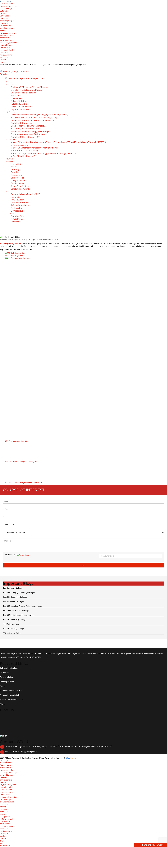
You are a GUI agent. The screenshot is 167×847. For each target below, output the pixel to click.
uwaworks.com (6, 25)
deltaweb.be (5, 11)
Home (2, 233)
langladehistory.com (8, 785)
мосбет (3, 60)
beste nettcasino (6, 792)
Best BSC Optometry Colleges (15, 597)
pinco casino (5, 794)
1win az (3, 30)
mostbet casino (6, 763)
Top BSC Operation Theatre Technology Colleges (22, 606)
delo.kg (3, 814)
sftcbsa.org (4, 38)
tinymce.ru (4, 23)
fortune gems (5, 765)
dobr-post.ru (5, 816)
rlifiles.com (4, 18)
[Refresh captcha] (23, 555)
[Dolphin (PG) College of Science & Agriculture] (16, 72)
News (2, 686)
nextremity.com (6, 789)
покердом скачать (7, 33)
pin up (2, 13)
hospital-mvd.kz (6, 821)
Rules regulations (7, 677)
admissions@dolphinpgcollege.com (21, 751)
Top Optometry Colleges (12, 588)
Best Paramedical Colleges (13, 601)
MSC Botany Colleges (11, 624)
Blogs (10, 233)
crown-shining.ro (6, 8)
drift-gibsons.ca (6, 780)
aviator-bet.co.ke (6, 3)
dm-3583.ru (4, 804)
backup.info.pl (5, 799)
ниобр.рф (4, 57)
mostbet (3, 62)
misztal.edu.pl (5, 787)
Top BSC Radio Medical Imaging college (18, 615)
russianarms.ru (6, 55)
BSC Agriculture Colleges (12, 633)
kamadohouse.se (7, 35)
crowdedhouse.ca (7, 802)
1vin (1, 843)
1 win (2, 841)
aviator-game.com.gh (8, 6)
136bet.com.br (5, 1)
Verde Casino (5, 16)
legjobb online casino (8, 797)
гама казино (5, 846)
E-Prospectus (31, 67)
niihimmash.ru (5, 47)
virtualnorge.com (6, 28)
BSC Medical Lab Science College (16, 610)
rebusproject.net (6, 50)
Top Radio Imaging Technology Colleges (19, 592)
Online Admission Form (9, 668)
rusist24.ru (4, 52)
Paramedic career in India (10, 695)
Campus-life (4, 672)
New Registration (7, 681)
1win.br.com (5, 811)
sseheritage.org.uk (7, 21)
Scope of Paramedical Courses (12, 699)
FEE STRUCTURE (13, 67)
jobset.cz (3, 809)
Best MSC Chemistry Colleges (14, 619)
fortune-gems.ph (6, 819)
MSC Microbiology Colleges (14, 628)
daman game (5, 760)
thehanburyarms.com (8, 42)
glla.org (3, 782)
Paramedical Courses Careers (11, 690)
